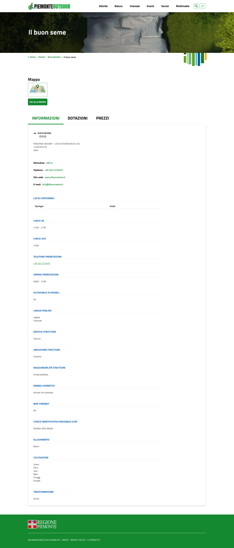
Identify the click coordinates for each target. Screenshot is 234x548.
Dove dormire (54, 57)
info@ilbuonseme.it (52, 184)
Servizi (165, 6)
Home (32, 57)
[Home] (49, 6)
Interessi (135, 6)
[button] (196, 6)
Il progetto (93, 539)
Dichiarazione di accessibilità (44, 539)
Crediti (65, 539)
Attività (103, 6)
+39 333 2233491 (53, 170)
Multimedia (182, 6)
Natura (119, 6)
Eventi (150, 6)
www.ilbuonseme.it (55, 177)
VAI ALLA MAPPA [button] (38, 102)
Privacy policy (78, 539)
